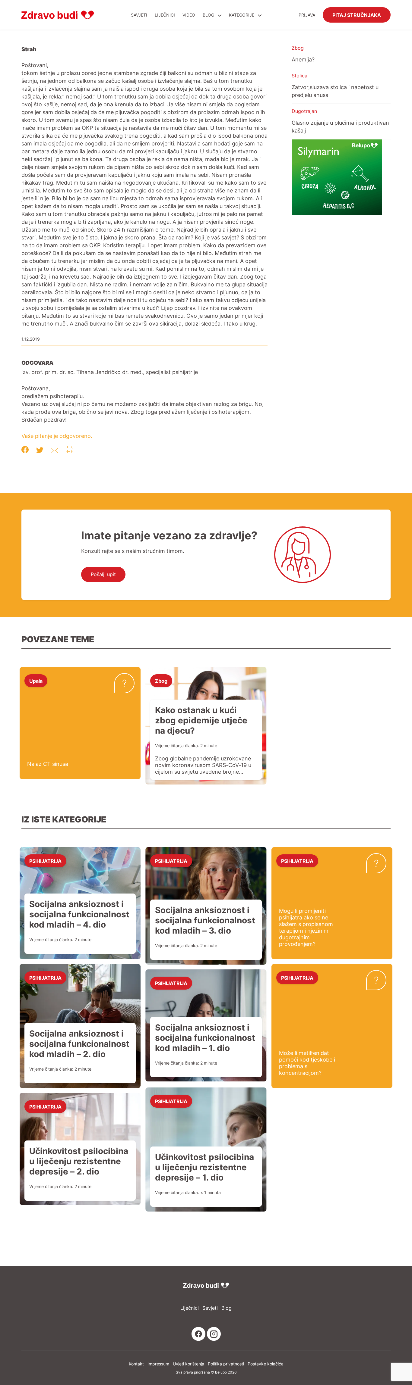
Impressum (158, 1363)
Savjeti (139, 15)
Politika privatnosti (226, 1363)
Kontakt (136, 1363)
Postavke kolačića (266, 1363)
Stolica (299, 75)
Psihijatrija (45, 860)
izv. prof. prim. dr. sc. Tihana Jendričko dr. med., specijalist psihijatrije (109, 372)
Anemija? (303, 59)
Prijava (307, 14)
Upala (36, 680)
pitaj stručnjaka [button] (356, 14)
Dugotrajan (304, 111)
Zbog (298, 48)
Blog (208, 15)
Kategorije (242, 15)
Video (188, 15)
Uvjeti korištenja (188, 1363)
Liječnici (165, 15)
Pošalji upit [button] (103, 574)
